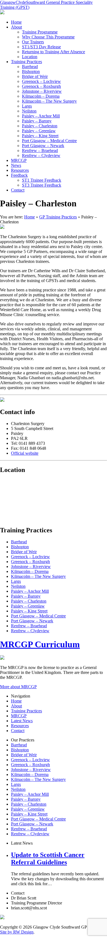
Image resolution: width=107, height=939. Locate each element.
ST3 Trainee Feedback (41, 185)
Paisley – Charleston (39, 125)
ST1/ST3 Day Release (41, 46)
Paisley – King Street (40, 135)
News (16, 165)
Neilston (29, 111)
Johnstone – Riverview (42, 91)
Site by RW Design (16, 932)
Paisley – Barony (37, 121)
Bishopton (31, 71)
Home (16, 22)
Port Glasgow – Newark (43, 145)
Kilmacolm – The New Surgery (49, 101)
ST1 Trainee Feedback (41, 180)
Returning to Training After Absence (53, 51)
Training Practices (26, 61)
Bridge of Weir (35, 76)
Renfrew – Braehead (40, 150)
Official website (24, 453)
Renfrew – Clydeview (41, 155)
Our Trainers (33, 42)
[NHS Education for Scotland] (2, 12)
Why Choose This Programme (48, 37)
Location (29, 56)
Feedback (19, 175)
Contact (17, 190)
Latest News (22, 720)
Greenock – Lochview (41, 81)
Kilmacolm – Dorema (41, 96)
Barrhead (30, 66)
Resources (20, 170)
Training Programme (40, 32)
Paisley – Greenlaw (39, 130)
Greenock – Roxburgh (41, 86)
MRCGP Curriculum (40, 644)
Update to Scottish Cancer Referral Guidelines (48, 858)
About (16, 27)
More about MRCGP (18, 686)
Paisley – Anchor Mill (41, 116)
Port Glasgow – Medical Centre (49, 140)
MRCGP (19, 160)
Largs (27, 106)
